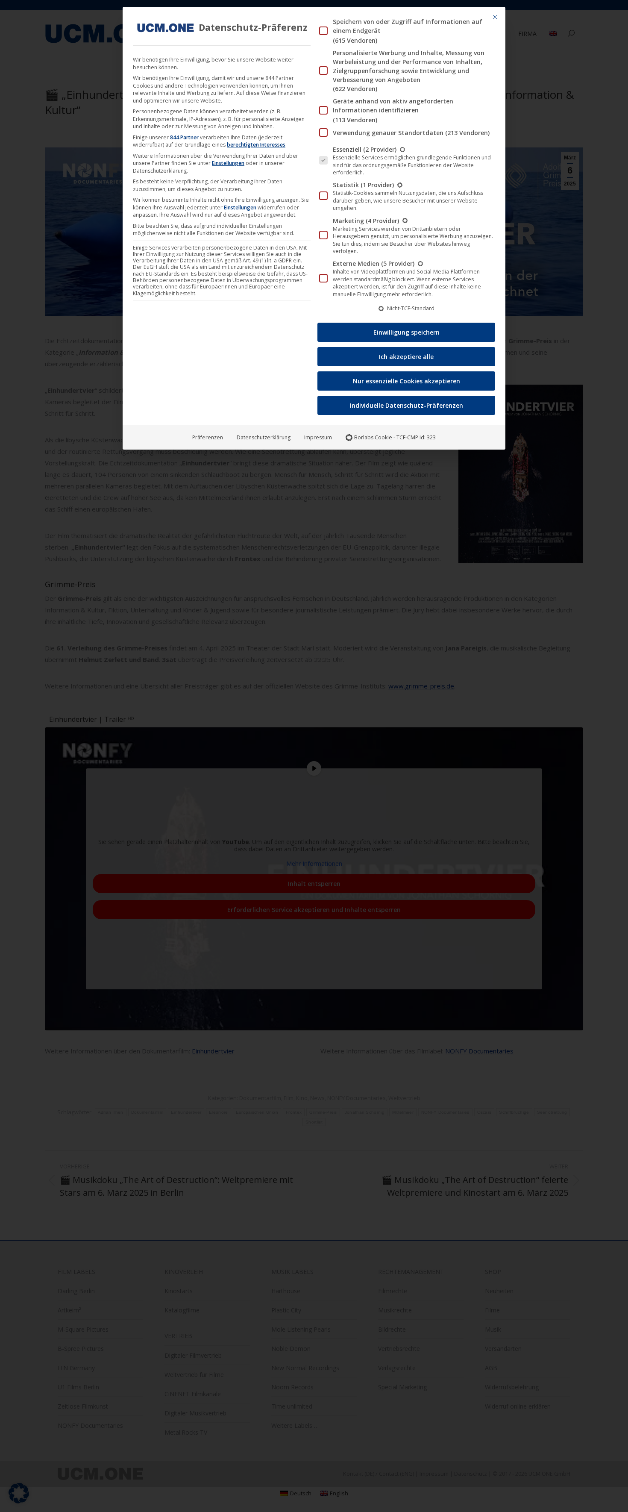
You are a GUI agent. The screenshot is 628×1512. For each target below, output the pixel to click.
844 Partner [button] (184, 137)
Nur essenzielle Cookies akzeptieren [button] (406, 381)
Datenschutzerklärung (264, 437)
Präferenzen (207, 437)
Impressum (318, 437)
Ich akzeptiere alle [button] (406, 357)
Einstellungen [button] (228, 163)
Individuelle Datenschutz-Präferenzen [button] (406, 405)
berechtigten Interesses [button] (256, 144)
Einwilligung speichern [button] (406, 332)
